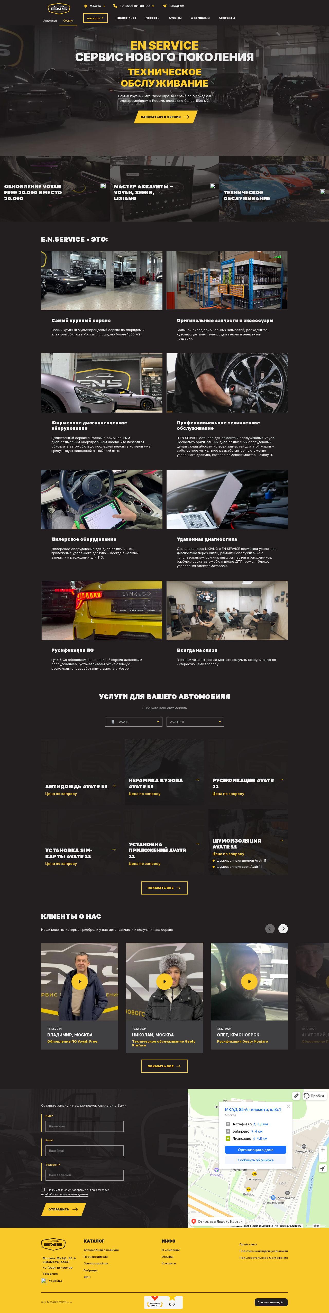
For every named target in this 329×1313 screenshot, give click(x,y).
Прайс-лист (126, 18)
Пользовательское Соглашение (264, 1269)
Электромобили (96, 1275)
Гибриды (90, 1281)
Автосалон (50, 20)
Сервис (68, 20)
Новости (152, 18)
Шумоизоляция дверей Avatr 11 (241, 872)
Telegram (50, 1285)
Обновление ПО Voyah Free (72, 1053)
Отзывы (175, 18)
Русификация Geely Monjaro (242, 1053)
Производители (96, 1268)
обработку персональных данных (66, 1205)
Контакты (227, 18)
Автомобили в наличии (101, 1261)
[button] (283, 940)
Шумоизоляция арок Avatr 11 (239, 878)
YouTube (55, 1292)
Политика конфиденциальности (264, 1262)
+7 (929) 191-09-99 (57, 1279)
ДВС (87, 1288)
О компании (200, 18)
